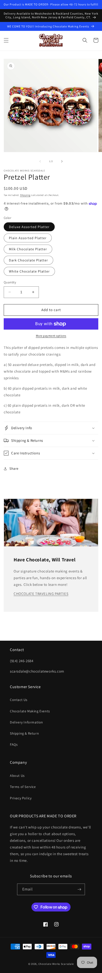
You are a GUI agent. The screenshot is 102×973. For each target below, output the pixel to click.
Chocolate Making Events (30, 711)
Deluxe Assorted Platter (29, 227)
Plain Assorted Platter (28, 238)
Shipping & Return (24, 733)
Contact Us (18, 700)
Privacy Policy (20, 798)
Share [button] (14, 468)
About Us (17, 775)
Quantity (10, 282)
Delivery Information (26, 722)
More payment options (51, 336)
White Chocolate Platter (29, 271)
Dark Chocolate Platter (28, 260)
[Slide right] (61, 161)
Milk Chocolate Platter (28, 249)
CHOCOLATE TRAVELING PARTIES (41, 593)
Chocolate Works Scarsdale (56, 964)
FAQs (14, 744)
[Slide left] (40, 161)
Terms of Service (23, 786)
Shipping (25, 195)
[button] (6, 40)
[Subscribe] (79, 889)
